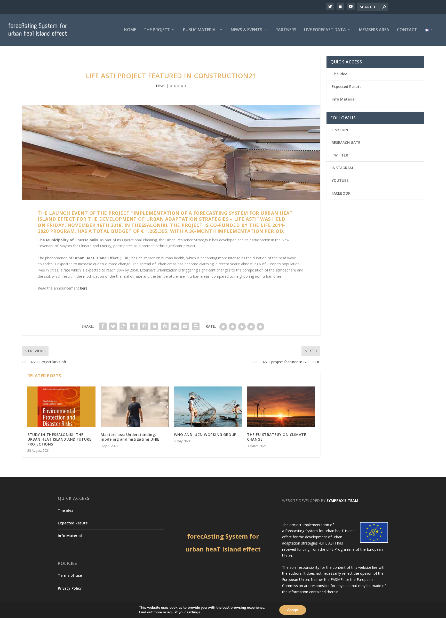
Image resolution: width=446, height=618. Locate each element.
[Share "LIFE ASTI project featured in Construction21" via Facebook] (103, 326)
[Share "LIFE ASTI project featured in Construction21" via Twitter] (113, 326)
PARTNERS (285, 30)
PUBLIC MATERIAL (200, 30)
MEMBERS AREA (374, 30)
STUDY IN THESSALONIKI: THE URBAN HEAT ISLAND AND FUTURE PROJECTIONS (59, 439)
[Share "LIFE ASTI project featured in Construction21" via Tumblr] (134, 326)
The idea (339, 73)
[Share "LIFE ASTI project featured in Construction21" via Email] (185, 326)
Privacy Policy (70, 588)
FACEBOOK (341, 193)
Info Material (344, 99)
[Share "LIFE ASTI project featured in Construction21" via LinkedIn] (154, 326)
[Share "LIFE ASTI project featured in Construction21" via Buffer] (165, 326)
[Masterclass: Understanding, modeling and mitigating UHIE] (135, 406)
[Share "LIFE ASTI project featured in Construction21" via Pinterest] (144, 326)
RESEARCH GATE (346, 142)
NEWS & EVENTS (246, 30)
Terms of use (70, 575)
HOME (130, 30)
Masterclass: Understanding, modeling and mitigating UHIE (130, 437)
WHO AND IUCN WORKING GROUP (205, 434)
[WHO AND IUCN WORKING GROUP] (208, 406)
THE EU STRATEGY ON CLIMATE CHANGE (276, 437)
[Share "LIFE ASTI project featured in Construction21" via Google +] (123, 326)
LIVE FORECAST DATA (325, 30)
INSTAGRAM (342, 167)
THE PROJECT (157, 30)
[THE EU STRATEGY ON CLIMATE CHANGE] (281, 406)
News (160, 85)
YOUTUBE (340, 180)
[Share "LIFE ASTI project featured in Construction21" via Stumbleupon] (175, 326)
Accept (292, 609)
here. (84, 288)
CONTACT (407, 30)
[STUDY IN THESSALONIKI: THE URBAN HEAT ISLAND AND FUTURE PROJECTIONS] (61, 406)
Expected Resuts (346, 86)
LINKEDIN (340, 129)
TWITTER (340, 155)
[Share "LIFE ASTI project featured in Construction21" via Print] (195, 326)
